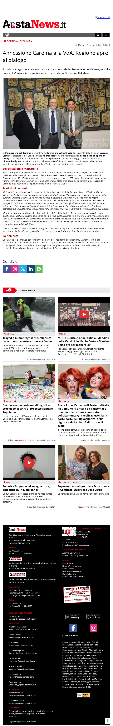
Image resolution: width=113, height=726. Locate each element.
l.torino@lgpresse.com (72, 566)
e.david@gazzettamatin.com (21, 645)
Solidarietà (10, 401)
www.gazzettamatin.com (19, 543)
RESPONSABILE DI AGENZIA (74, 549)
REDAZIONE (14, 586)
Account (66, 560)
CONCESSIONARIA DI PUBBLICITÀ (91, 528)
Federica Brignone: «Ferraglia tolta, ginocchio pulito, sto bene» (26, 487)
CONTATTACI (14, 707)
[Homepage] (7, 35)
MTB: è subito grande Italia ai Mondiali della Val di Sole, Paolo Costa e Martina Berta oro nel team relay (84, 341)
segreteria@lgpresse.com (79, 545)
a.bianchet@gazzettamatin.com (22, 629)
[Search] (98, 35)
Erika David (94, 440)
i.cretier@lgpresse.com (72, 571)
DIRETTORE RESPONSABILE (20, 613)
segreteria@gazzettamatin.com (26, 595)
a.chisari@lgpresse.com (78, 555)
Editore (12, 547)
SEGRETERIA (14, 689)
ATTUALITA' (65, 401)
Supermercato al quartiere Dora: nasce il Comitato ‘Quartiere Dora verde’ (83, 487)
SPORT (63, 334)
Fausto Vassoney (36, 440)
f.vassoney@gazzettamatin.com (22, 684)
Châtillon (10, 440)
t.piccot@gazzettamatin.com (21, 676)
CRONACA (9, 334)
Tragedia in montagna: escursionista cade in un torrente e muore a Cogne (27, 339)
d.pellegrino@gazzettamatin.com (23, 653)
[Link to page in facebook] (7, 269)
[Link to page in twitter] (23, 269)
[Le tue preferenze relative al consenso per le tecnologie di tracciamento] (108, 721)
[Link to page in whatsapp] (39, 269)
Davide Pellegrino (36, 359)
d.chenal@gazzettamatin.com (22, 637)
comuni (74, 482)
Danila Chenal (86, 45)
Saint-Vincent (20, 440)
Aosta (83, 440)
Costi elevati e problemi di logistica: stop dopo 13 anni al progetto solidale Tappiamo (28, 408)
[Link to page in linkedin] (31, 269)
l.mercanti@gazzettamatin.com (22, 619)
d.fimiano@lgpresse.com (73, 576)
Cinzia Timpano (92, 507)
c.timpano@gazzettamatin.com (22, 661)
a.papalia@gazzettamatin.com (22, 669)
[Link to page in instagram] (15, 269)
